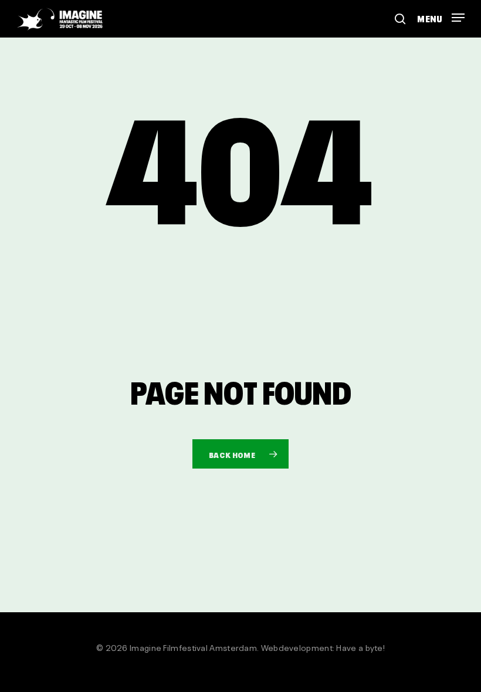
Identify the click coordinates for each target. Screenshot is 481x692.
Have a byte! (360, 647)
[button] (441, 13)
